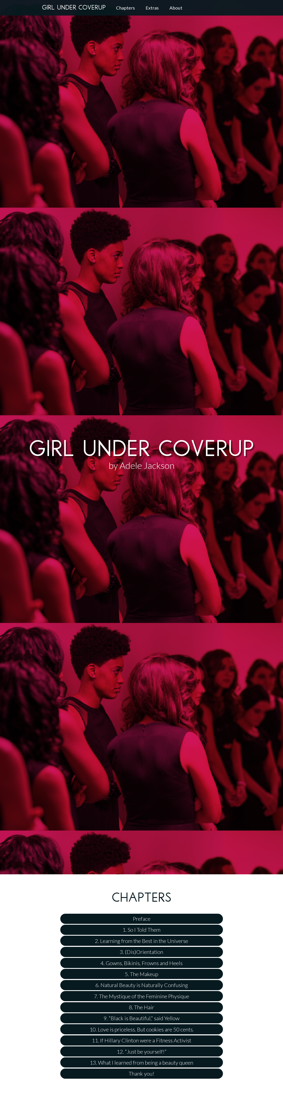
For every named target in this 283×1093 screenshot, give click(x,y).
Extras (152, 8)
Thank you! (141, 1073)
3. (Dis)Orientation (141, 952)
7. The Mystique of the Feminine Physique (141, 996)
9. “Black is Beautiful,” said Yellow (141, 1018)
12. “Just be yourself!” (142, 1051)
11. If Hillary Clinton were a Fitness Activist (141, 1040)
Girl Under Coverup (74, 8)
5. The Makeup (141, 974)
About (175, 8)
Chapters (125, 8)
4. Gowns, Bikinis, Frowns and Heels (141, 963)
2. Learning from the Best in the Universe (141, 941)
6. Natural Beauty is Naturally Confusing (141, 985)
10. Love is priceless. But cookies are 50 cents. (141, 1029)
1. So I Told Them (141, 929)
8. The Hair (141, 1007)
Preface (141, 918)
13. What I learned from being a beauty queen (141, 1062)
